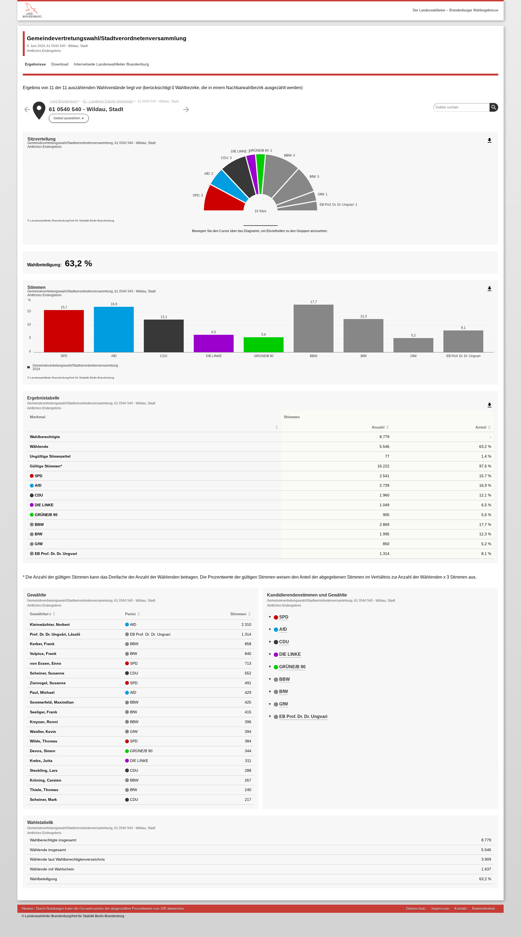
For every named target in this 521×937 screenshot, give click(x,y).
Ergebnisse (35, 64)
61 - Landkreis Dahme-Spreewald (108, 101)
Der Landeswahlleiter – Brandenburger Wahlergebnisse (455, 10)
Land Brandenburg (64, 101)
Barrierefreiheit (483, 909)
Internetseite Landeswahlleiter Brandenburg (111, 64)
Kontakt (461, 909)
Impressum (440, 909)
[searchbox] (465, 107)
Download (59, 64)
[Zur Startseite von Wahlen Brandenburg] (141, 10)
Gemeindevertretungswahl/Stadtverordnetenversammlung (106, 38)
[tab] (380, 617)
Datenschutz (416, 909)
